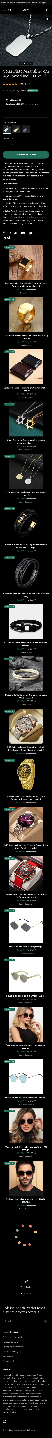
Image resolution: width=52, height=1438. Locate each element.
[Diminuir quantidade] (6, 144)
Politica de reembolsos (13, 1346)
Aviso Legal (8, 1356)
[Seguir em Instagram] (5, 1421)
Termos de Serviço (11, 1361)
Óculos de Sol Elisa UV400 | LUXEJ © (26, 946)
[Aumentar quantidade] (17, 144)
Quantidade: (8, 138)
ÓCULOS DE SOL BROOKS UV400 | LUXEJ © (26, 996)
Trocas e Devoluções (12, 1351)
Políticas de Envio (10, 1342)
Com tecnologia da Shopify (24, 1430)
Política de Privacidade (13, 1337)
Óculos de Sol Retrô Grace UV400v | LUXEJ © (26, 1097)
